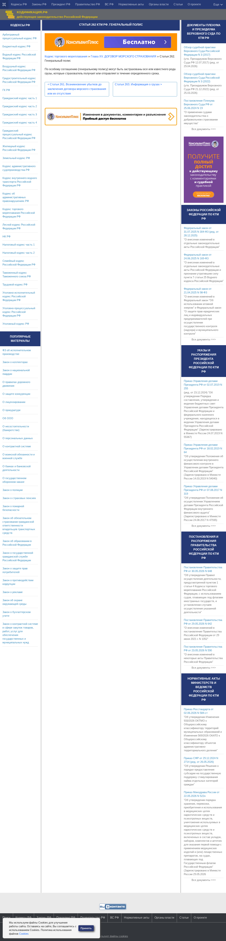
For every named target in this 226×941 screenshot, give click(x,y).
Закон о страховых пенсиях (19, 498)
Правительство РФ (87, 4)
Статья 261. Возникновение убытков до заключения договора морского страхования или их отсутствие (76, 89)
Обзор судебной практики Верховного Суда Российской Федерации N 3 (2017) (202, 51)
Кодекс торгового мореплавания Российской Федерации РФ (18, 213)
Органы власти (159, 4)
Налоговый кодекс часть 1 (18, 244)
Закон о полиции (12, 489)
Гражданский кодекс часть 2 (19, 106)
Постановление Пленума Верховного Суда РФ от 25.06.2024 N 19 (199, 104)
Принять (86, 928)
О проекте (194, 4)
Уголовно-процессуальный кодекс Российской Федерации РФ (18, 312)
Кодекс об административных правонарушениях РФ (15, 197)
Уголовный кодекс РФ (15, 323)
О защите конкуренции (16, 393)
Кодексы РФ (19, 4)
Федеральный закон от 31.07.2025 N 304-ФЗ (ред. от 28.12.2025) (201, 231)
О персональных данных (17, 438)
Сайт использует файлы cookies (108, 936)
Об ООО (7, 418)
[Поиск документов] (4, 4)
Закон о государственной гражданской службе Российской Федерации (17, 556)
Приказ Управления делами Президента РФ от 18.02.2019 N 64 (203, 448)
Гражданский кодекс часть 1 (19, 98)
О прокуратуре (11, 410)
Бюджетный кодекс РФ (16, 46)
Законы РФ (39, 4)
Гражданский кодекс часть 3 (19, 114)
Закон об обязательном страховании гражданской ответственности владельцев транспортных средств (18, 525)
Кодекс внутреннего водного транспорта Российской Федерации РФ (19, 181)
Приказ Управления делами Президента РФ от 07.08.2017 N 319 (203, 490)
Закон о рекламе (12, 592)
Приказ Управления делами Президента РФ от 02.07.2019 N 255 (203, 384)
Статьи (178, 4)
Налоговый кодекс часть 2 (18, 252)
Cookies (24, 933)
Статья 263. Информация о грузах (138, 84)
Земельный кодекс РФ (16, 158)
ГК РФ (6, 90)
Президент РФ (60, 4)
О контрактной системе (16, 446)
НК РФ (6, 236)
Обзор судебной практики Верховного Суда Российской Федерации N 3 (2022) (202, 77)
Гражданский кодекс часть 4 (19, 122)
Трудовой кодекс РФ (14, 284)
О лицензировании (13, 401)
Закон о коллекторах (15, 362)
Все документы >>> (204, 129)
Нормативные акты (131, 4)
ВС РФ (109, 4)
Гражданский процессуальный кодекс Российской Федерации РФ (18, 134)
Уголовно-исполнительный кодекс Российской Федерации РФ (18, 296)
